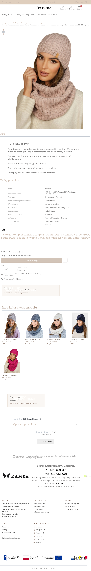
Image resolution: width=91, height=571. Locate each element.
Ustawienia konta (39, 506)
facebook (39, 533)
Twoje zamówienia (40, 503)
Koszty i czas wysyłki (72, 503)
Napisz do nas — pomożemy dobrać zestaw (17, 293)
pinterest (39, 539)
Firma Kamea (38, 527)
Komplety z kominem (43, 23)
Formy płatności (70, 506)
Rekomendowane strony (41, 512)
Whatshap (79, 2)
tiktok (38, 536)
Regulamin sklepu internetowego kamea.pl (15, 503)
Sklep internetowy (43, 568)
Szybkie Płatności (48, 2)
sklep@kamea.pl (59, 483)
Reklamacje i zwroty (12, 2)
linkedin (38, 542)
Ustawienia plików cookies (10, 506)
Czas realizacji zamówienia (10, 514)
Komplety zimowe (27, 23)
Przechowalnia (38, 509)
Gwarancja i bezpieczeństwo (11, 541)
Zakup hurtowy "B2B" (9, 517)
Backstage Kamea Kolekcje (11, 538)
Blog (3, 535)
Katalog (4, 530)
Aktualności (5, 527)
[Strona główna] (15, 475)
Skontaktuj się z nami (9, 532)
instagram (39, 530)
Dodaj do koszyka (32, 260)
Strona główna (5, 23)
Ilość (3, 265)
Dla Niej (15, 23)
